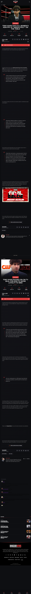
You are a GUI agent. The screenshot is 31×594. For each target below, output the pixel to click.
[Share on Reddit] (26, 227)
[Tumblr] (16, 555)
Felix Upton (10, 31)
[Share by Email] (28, 227)
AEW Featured (4, 453)
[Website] (23, 458)
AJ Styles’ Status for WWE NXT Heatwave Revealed (4, 532)
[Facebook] (13, 39)
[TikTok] (22, 555)
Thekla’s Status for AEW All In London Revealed (4, 537)
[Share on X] (19, 227)
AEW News (15, 23)
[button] (29, 1)
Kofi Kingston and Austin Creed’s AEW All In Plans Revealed (5, 522)
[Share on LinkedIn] (21, 227)
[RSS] (25, 555)
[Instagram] (26, 39)
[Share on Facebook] (17, 227)
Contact (25, 557)
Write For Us (12, 557)
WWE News (2, 530)
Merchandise (17, 557)
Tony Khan (3, 230)
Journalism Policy (11, 559)
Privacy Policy (17, 559)
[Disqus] (15, 493)
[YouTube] (24, 39)
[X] (15, 39)
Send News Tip (6, 557)
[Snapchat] (28, 39)
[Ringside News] (15, 2)
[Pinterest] (21, 39)
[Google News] (17, 39)
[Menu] (2, 1)
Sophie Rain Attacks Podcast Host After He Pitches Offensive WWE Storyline (4, 527)
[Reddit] (28, 41)
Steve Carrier (10, 285)
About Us (21, 557)
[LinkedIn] (19, 39)
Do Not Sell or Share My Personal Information (15, 564)
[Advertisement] (8, 111)
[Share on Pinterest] (24, 227)
